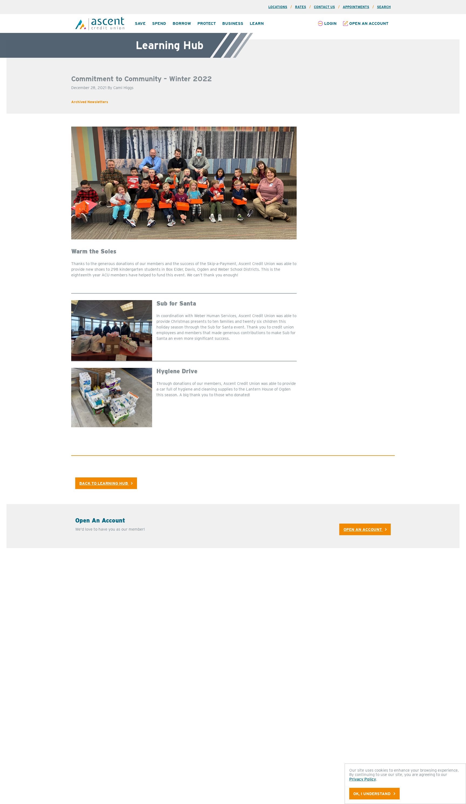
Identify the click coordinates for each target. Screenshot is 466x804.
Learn (257, 23)
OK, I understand (372, 793)
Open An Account (363, 529)
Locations (277, 7)
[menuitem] (140, 24)
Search (384, 7)
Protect (206, 23)
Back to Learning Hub (104, 483)
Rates (300, 7)
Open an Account (368, 23)
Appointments (356, 7)
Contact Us (324, 7)
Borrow (182, 23)
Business (232, 23)
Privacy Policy (362, 779)
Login (330, 23)
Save (140, 23)
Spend (159, 23)
